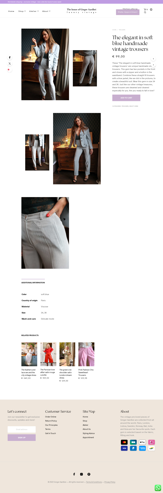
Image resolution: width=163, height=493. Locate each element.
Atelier (33, 11)
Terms (47, 429)
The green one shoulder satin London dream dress (65, 374)
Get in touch (50, 433)
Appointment (88, 437)
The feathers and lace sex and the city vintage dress (28, 372)
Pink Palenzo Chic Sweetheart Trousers (86, 372)
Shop (21, 11)
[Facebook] (9, 57)
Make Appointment (128, 12)
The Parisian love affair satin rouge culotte (47, 372)
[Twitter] (9, 63)
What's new (133, 106)
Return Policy (51, 421)
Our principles (51, 425)
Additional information (33, 283)
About (45, 11)
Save (10, 70)
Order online (50, 417)
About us (87, 429)
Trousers (122, 30)
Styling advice (130, 9)
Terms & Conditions (94, 482)
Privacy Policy (109, 482)
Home (11, 11)
